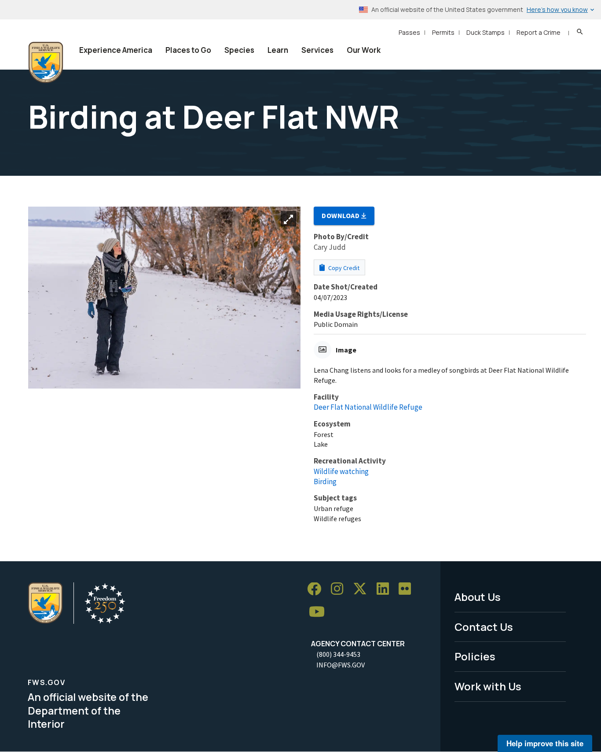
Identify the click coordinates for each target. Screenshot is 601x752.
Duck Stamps (485, 32)
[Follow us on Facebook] (317, 589)
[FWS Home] (45, 62)
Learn (278, 50)
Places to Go (188, 50)
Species (239, 50)
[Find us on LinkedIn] (386, 589)
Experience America (115, 50)
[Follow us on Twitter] (363, 589)
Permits (443, 32)
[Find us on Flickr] (408, 589)
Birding (325, 481)
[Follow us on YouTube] (320, 612)
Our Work (364, 50)
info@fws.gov (340, 664)
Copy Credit (343, 268)
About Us (477, 596)
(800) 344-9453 (338, 654)
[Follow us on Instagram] (340, 589)
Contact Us (483, 626)
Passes (409, 32)
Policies (474, 656)
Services (317, 50)
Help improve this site (544, 743)
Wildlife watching (341, 471)
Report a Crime (539, 32)
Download (341, 215)
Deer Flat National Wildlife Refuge (368, 407)
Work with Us (487, 686)
